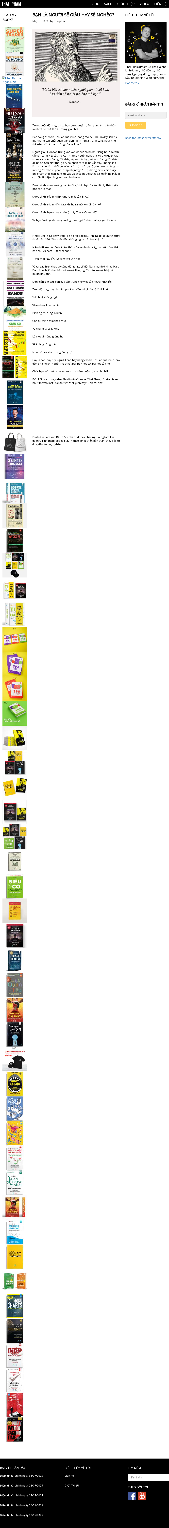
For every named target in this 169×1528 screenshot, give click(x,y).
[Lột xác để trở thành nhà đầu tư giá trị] (14, 1355)
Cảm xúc (50, 437)
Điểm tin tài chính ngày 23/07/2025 (21, 1515)
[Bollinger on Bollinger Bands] (14, 293)
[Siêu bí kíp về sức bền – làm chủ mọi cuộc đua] (14, 170)
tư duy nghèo (52, 444)
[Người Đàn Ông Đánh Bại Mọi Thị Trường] (14, 1404)
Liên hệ (160, 4)
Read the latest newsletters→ (143, 138)
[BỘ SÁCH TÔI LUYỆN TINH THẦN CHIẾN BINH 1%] (14, 565)
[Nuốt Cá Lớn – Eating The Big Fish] (14, 1083)
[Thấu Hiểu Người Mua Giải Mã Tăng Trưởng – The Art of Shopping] (14, 1108)
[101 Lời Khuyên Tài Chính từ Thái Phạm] (14, 417)
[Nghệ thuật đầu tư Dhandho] (14, 1330)
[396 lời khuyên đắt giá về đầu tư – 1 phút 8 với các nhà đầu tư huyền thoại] (14, 664)
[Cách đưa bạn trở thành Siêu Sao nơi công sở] (14, 120)
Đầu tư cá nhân (65, 437)
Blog (95, 4)
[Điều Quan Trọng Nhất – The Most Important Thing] (14, 1182)
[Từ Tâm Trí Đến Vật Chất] (14, 219)
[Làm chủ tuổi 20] (14, 1034)
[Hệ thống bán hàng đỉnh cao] (14, 1232)
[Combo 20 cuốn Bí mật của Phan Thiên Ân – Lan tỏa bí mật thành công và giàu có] (14, 738)
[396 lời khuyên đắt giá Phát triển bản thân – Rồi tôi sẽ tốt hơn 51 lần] (14, 713)
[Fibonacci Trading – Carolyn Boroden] (14, 960)
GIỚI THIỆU (126, 4)
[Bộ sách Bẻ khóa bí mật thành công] (14, 836)
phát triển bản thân (92, 440)
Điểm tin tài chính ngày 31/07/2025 (21, 1475)
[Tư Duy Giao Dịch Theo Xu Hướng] (14, 64)
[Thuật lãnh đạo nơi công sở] (14, 145)
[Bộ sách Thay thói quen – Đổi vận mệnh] (14, 787)
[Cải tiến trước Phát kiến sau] (14, 491)
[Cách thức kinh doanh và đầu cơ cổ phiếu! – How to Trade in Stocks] (14, 515)
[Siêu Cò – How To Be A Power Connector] (14, 886)
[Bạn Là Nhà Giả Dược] (14, 268)
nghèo (75, 440)
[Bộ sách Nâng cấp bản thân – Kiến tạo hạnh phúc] (14, 589)
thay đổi (111, 440)
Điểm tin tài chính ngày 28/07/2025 (21, 1485)
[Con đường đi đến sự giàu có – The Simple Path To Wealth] (14, 318)
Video (144, 4)
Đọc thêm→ (132, 83)
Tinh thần (48, 440)
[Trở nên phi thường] (14, 194)
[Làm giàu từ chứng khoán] (14, 1281)
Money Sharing (85, 437)
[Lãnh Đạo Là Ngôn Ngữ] (14, 80)
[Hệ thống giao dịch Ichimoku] (14, 1306)
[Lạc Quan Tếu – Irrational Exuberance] (14, 985)
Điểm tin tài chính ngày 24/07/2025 (21, 1505)
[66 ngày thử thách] (14, 1256)
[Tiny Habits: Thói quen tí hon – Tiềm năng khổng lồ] (14, 614)
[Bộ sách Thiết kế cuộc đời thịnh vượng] (14, 762)
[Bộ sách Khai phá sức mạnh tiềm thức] (14, 812)
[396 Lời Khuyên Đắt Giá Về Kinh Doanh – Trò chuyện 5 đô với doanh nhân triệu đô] (14, 688)
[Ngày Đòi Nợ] (14, 1429)
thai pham (60, 21)
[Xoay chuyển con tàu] (14, 96)
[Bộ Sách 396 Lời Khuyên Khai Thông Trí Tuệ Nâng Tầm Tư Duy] (14, 639)
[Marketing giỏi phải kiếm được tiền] (14, 1380)
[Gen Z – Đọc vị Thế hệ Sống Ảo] (14, 1133)
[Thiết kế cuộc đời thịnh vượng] (14, 935)
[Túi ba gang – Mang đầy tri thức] (14, 441)
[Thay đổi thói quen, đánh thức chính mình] (14, 244)
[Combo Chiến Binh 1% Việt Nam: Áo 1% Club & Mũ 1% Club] (14, 1059)
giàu (66, 440)
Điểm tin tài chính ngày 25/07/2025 (21, 1495)
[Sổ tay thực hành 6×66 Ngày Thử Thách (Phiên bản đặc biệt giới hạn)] (14, 1009)
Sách (108, 4)
